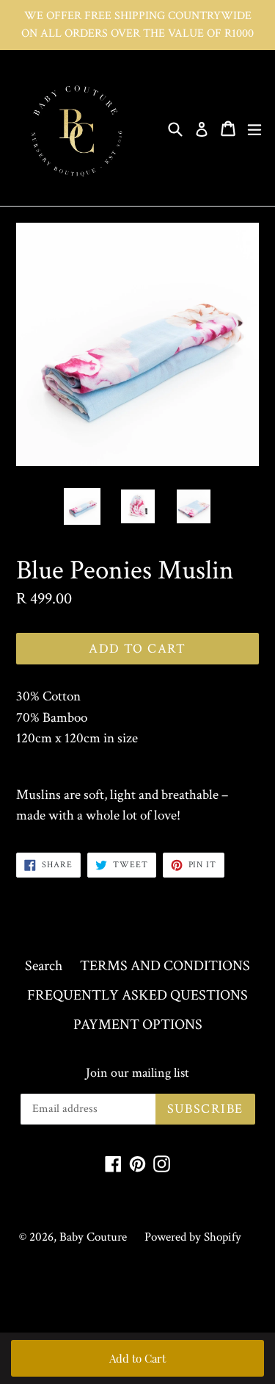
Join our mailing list (137, 1073)
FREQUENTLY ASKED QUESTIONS (137, 995)
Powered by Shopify (192, 1237)
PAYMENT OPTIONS (137, 1024)
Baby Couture (93, 1237)
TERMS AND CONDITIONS (165, 965)
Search (43, 965)
